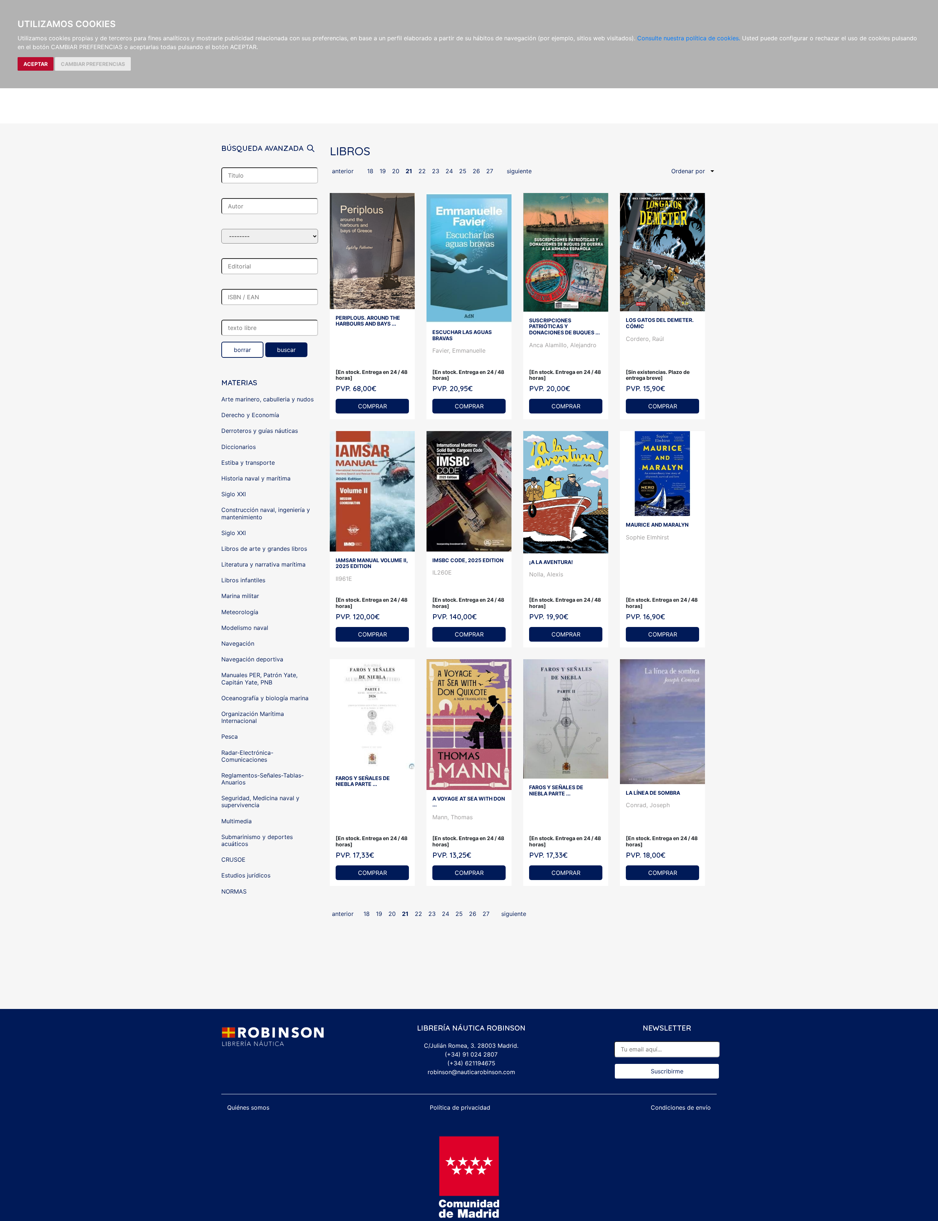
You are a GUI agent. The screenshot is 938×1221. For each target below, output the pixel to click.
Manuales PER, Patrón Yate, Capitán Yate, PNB (259, 678)
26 (476, 171)
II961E (344, 578)
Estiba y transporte (248, 462)
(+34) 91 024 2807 (471, 1054)
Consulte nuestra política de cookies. (688, 38)
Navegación (237, 643)
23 (435, 171)
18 (370, 171)
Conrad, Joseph (648, 805)
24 (449, 171)
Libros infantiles (243, 580)
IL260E (442, 572)
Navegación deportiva (252, 659)
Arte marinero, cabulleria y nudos (267, 399)
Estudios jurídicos (245, 875)
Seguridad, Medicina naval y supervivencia (260, 801)
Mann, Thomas (452, 817)
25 (462, 171)
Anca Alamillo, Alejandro (563, 345)
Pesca (229, 736)
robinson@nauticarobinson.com (471, 1072)
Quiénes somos (248, 1107)
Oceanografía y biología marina (265, 698)
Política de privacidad (460, 1107)
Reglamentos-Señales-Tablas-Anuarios (262, 779)
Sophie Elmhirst (647, 537)
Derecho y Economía (250, 415)
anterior (343, 171)
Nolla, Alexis (546, 574)
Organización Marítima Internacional (252, 717)
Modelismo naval (244, 627)
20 (395, 171)
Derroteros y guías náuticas (259, 430)
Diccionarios (238, 446)
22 (422, 171)
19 (383, 171)
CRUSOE (233, 859)
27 (489, 171)
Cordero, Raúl (645, 338)
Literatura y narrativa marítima (263, 564)
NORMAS (234, 891)
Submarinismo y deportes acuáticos (257, 840)
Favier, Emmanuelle (458, 350)
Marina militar (240, 596)
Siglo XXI (233, 494)
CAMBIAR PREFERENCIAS (93, 64)
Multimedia (236, 821)
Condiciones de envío (681, 1107)
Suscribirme (667, 1071)
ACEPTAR (35, 64)
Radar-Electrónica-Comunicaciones (247, 756)
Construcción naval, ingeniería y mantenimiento (265, 513)
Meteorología (239, 612)
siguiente (519, 171)
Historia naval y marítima (256, 478)
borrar (242, 349)
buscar (286, 349)
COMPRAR (372, 406)
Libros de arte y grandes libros (264, 548)
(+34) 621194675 (471, 1063)
